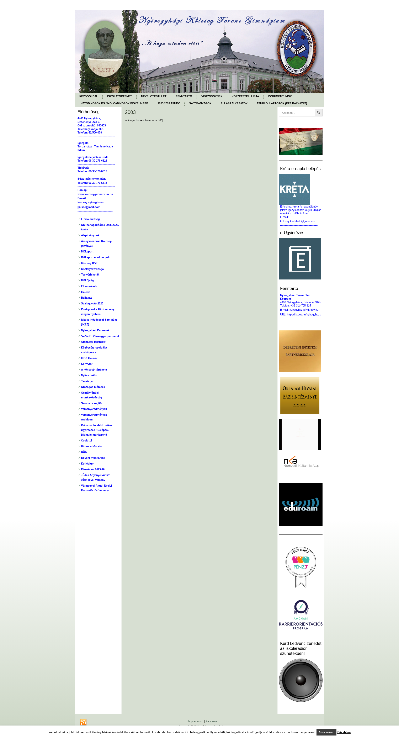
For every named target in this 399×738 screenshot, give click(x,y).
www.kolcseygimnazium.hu (95, 194)
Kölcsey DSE (89, 263)
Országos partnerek (93, 341)
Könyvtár (86, 363)
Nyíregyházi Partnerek (95, 330)
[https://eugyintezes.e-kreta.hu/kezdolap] (301, 258)
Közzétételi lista (245, 96)
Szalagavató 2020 (92, 303)
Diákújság (87, 280)
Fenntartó (184, 96)
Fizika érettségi (91, 219)
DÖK (84, 452)
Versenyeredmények (94, 408)
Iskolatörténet (119, 96)
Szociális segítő (91, 403)
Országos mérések (93, 386)
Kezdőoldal (88, 96)
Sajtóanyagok (200, 103)
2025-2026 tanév (169, 103)
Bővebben (344, 732)
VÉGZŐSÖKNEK (211, 96)
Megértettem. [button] (326, 732)
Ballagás (86, 297)
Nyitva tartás (89, 375)
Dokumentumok (280, 96)
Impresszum (195, 721)
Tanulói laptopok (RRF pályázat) (282, 103)
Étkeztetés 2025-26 (93, 469)
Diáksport (87, 251)
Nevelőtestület (153, 96)
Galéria (85, 292)
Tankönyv (87, 381)
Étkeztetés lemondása (92, 178)
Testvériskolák (90, 274)
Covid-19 (86, 440)
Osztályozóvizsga (92, 269)
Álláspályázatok (234, 103)
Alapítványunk (90, 235)
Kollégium (87, 463)
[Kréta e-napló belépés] (301, 189)
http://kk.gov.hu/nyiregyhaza (304, 314)
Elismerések (89, 286)
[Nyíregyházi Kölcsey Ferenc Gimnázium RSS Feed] (83, 722)
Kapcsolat (212, 721)
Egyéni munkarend (93, 457)
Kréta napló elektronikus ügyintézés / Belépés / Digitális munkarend (96, 430)
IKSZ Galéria (89, 358)
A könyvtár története (94, 369)
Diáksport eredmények (95, 257)
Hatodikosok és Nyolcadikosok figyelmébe (114, 103)
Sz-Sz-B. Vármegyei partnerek (100, 336)
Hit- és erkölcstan (92, 446)
